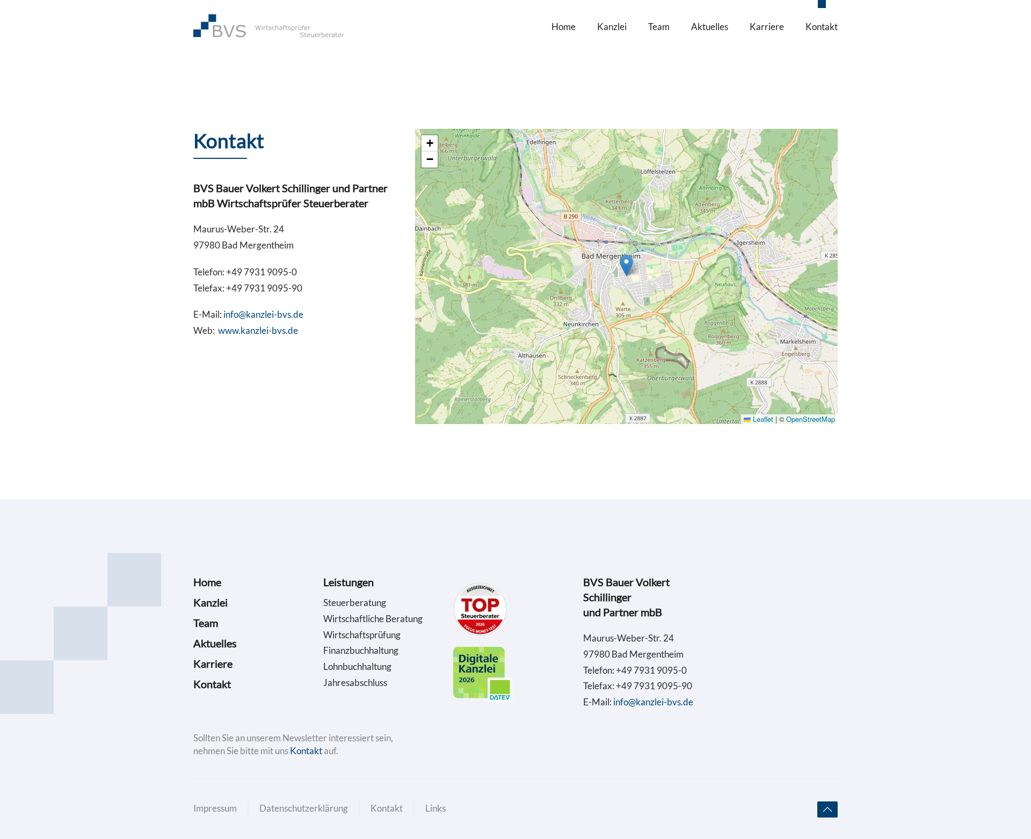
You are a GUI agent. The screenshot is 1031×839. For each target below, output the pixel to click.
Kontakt (821, 26)
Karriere (213, 663)
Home (563, 26)
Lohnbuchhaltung (357, 666)
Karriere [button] (767, 26)
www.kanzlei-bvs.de (258, 330)
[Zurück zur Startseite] (268, 26)
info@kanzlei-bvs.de (263, 314)
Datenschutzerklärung (303, 808)
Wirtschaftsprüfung (362, 634)
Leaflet (762, 419)
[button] (626, 265)
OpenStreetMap (810, 419)
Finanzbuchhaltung (360, 650)
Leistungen (348, 581)
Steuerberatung (354, 602)
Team (659, 26)
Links (435, 808)
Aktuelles (709, 26)
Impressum (215, 808)
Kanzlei (612, 26)
